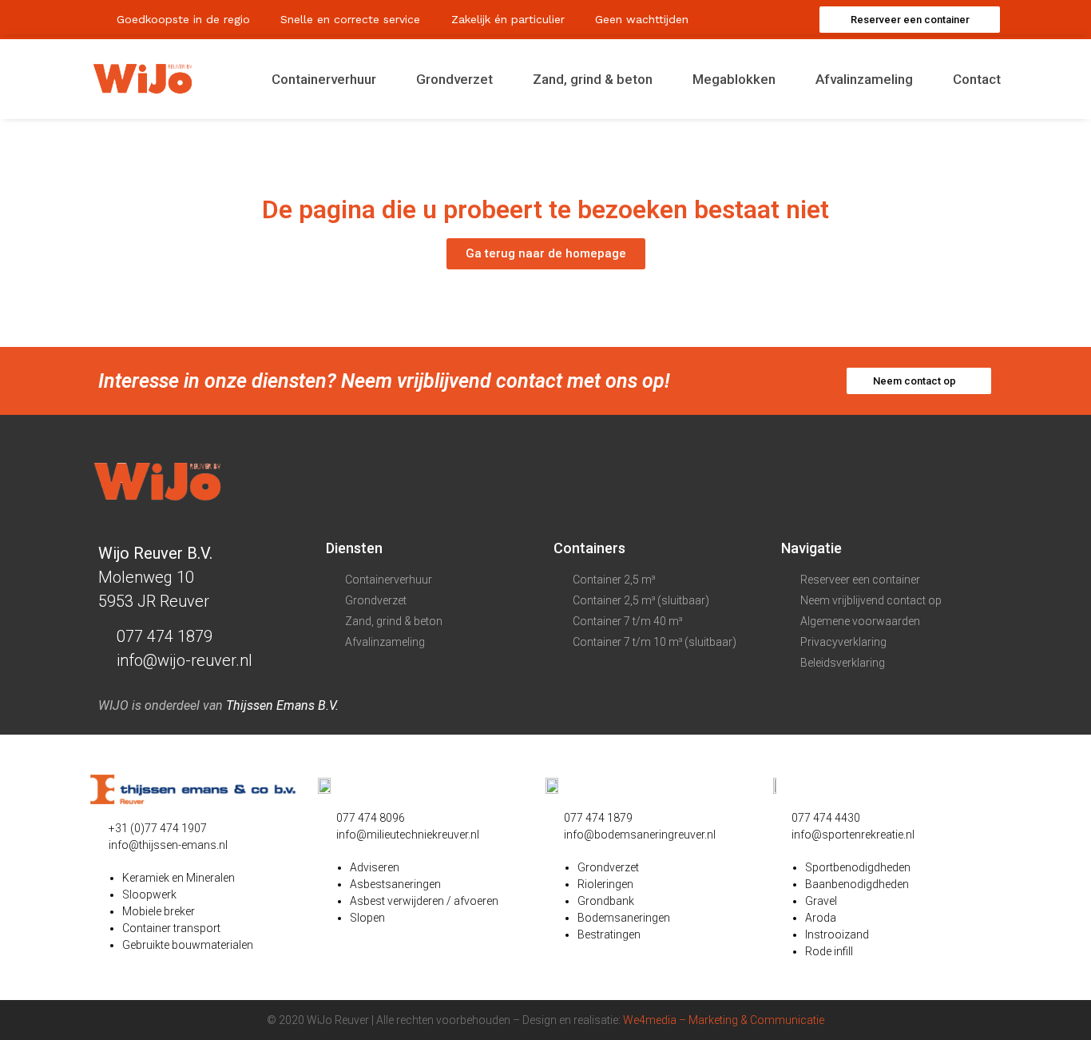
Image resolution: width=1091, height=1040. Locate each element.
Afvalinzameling (864, 79)
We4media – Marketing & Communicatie (723, 1020)
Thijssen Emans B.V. (282, 705)
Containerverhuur (324, 79)
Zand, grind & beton (593, 79)
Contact (977, 79)
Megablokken (734, 79)
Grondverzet (454, 79)
